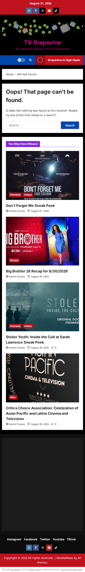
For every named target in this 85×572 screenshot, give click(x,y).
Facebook (30, 539)
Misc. (13, 397)
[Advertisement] (42, 484)
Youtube (58, 539)
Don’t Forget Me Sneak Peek (30, 205)
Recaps (14, 260)
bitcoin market (35, 569)
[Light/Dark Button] (21, 60)
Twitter (45, 539)
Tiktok (71, 539)
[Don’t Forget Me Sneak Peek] (42, 175)
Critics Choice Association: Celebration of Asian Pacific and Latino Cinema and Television (42, 413)
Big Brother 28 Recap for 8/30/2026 (37, 271)
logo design (15, 569)
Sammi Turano (17, 211)
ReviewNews (65, 558)
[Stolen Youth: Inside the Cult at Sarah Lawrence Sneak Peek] (42, 306)
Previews (15, 194)
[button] (30, 60)
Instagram (14, 539)
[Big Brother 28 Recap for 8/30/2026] (42, 241)
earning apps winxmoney (72, 569)
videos (28, 194)
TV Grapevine (42, 42)
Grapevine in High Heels (64, 60)
